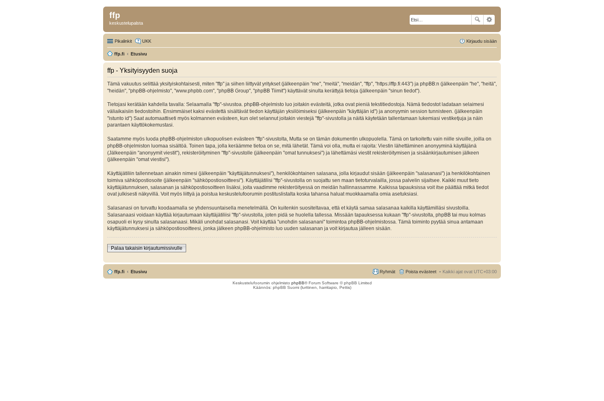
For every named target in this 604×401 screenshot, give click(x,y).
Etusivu (139, 271)
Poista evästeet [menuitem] (421, 271)
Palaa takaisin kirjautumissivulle (146, 248)
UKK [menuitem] (146, 41)
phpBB (297, 283)
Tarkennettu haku (489, 20)
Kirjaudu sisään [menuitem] (481, 41)
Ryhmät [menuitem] (387, 271)
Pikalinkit (123, 41)
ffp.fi (119, 271)
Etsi (477, 20)
